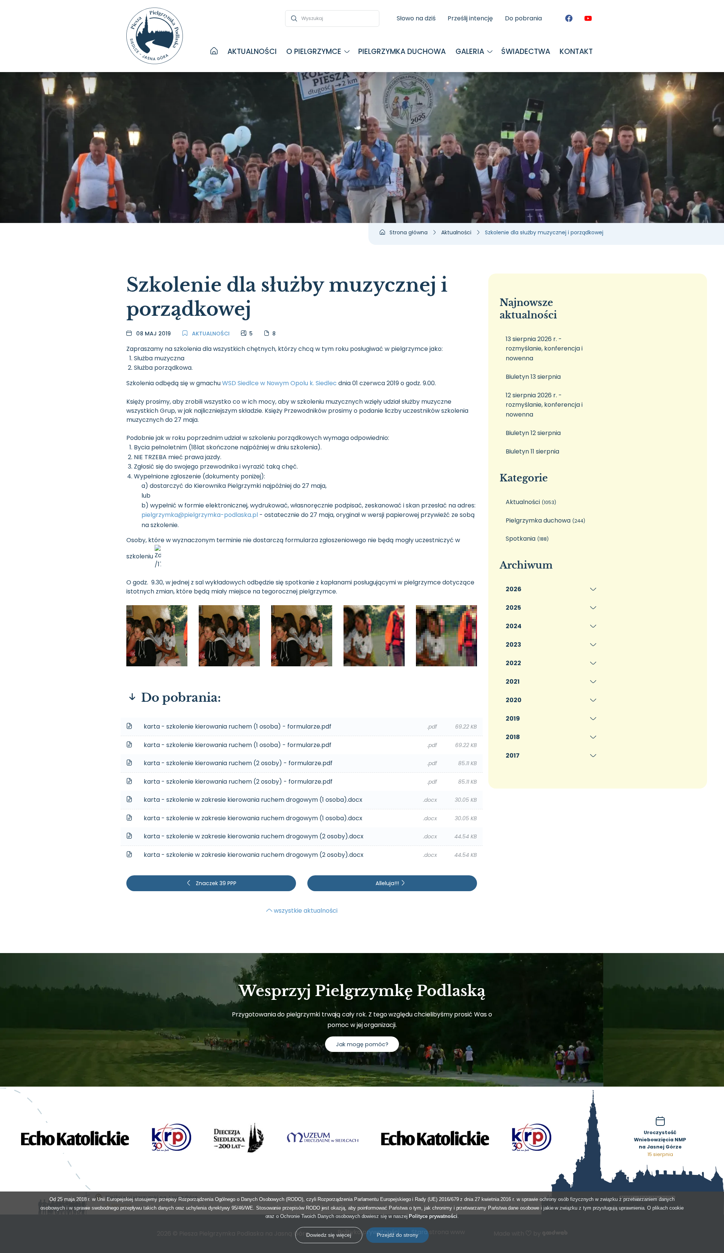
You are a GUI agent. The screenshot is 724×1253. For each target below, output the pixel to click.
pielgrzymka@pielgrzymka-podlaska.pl (199, 514)
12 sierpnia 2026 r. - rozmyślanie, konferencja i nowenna (544, 405)
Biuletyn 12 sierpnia (533, 433)
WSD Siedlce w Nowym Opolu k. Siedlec (279, 383)
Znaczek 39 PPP (215, 883)
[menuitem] (214, 52)
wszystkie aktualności (304, 910)
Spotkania (527, 538)
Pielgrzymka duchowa (545, 520)
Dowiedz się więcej (328, 1235)
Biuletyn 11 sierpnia (532, 451)
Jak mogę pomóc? (362, 1044)
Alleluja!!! (388, 883)
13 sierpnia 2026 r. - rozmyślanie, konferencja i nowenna (544, 349)
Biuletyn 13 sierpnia (533, 376)
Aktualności (210, 333)
